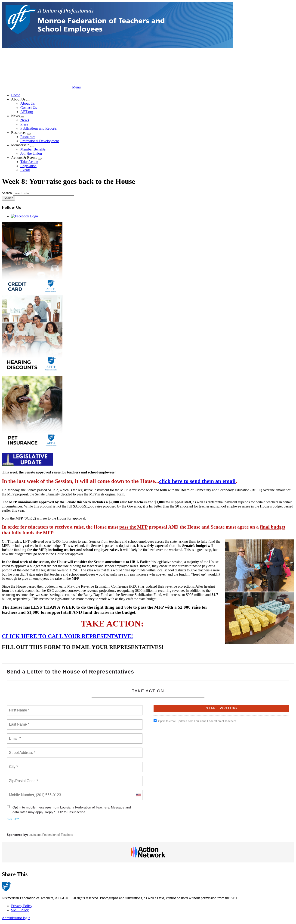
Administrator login (16, 918)
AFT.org (26, 112)
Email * (14, 735)
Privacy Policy (21, 906)
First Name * (18, 707)
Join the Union (31, 153)
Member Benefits (33, 149)
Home (15, 95)
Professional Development (39, 141)
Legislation (28, 166)
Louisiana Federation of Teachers (51, 834)
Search (7, 193)
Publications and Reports (38, 128)
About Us (27, 103)
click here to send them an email (197, 481)
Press (24, 124)
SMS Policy (20, 910)
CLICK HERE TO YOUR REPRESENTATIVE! (67, 636)
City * (13, 764)
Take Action (29, 162)
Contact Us (28, 108)
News (24, 120)
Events (25, 170)
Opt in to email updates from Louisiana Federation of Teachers (197, 721)
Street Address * (22, 750)
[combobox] (138, 795)
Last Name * (18, 721)
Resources (27, 137)
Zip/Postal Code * (22, 778)
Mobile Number (20, 792)
